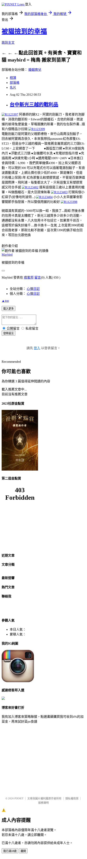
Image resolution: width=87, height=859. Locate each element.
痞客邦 (29, 277)
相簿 (13, 78)
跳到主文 (8, 42)
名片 (13, 87)
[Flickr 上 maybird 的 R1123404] (44, 197)
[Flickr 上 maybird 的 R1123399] (36, 129)
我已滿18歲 (10, 851)
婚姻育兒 (34, 69)
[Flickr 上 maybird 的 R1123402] (30, 187)
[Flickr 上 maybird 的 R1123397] (10, 114)
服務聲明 (43, 802)
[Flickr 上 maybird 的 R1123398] (69, 202)
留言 (37, 277)
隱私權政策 (72, 798)
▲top (5, 300)
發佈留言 (8, 333)
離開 (23, 851)
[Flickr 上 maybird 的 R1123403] (59, 192)
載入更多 (8, 308)
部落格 (14, 82)
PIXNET (18, 798)
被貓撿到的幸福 (24, 31)
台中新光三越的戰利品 (34, 104)
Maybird (7, 254)
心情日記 (33, 289)
